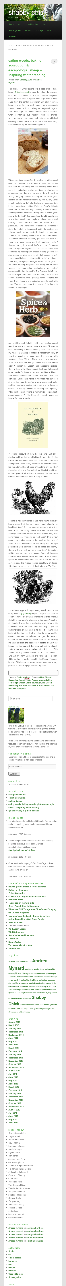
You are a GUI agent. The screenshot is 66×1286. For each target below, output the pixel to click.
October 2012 (14, 1103)
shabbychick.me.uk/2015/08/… (22, 850)
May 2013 (12, 1080)
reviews (12, 36)
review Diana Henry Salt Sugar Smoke (26, 919)
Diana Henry (21, 973)
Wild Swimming (16, 932)
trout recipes (24, 1009)
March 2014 (13, 1047)
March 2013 (13, 1086)
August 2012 (14, 1109)
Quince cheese (14, 993)
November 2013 (15, 1060)
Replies (21, 688)
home (11, 24)
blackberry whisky (32, 969)
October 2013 (14, 1064)
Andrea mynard (15, 1227)
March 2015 (13, 1025)
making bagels (15, 800)
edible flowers (34, 973)
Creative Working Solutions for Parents (27, 896)
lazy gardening (25, 613)
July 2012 (12, 1112)
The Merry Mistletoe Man (20, 945)
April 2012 (13, 1122)
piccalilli (25, 989)
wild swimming (24, 1012)
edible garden (15, 30)
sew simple (27, 998)
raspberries (25, 993)
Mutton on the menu (18, 889)
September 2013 (16, 1067)
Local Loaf (13, 938)
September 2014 (16, 1034)
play (44, 24)
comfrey (11, 973)
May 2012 (12, 1119)
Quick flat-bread (22, 92)
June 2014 (13, 1038)
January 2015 (14, 1028)
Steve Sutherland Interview (21, 935)
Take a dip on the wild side (21, 902)
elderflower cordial (25, 976)
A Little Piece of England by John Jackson (30, 678)
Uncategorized (15, 1277)
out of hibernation (16, 797)
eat (19, 24)
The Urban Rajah (46, 1004)
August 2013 (14, 1070)
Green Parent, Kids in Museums (23, 906)
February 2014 (15, 1051)
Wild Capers (14, 948)
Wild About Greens (17, 928)
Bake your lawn (15, 922)
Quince (53, 989)
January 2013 (14, 1093)
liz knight (43, 986)
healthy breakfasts (20, 983)
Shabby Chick (25, 682)
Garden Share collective (36, 979)
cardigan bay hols (16, 794)
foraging (22, 980)
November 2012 (15, 1099)
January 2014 (14, 1054)
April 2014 (13, 1044)
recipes (28, 30)
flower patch (13, 980)
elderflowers (39, 977)
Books (19, 677)
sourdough (36, 682)
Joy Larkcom (34, 986)
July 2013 (12, 1073)
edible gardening (47, 973)
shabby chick (27, 11)
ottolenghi (17, 989)
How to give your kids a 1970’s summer (27, 886)
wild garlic (34, 1009)
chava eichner (45, 969)
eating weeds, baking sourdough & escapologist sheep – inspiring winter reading (26, 67)
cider (53, 969)
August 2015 (14, 1021)
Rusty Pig (47, 993)
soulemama (24, 1004)
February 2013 (15, 1090)
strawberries (34, 1004)
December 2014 (15, 1031)
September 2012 (16, 1106)
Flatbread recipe (50, 977)
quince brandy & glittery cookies (23, 810)
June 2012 (13, 1116)
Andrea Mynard (38, 680)
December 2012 (15, 1096)
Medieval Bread (15, 899)
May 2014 (12, 1041)
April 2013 (13, 1083)
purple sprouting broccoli (39, 989)
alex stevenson (25, 962)
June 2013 (13, 1077)
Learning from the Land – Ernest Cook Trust (29, 915)
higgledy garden (35, 983)
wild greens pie (45, 1009)
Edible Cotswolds (16, 893)
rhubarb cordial (36, 993)
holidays (39, 30)
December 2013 (15, 1057)
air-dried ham (13, 962)
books (49, 30)
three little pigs (31, 24)
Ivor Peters (24, 986)
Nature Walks (14, 941)
